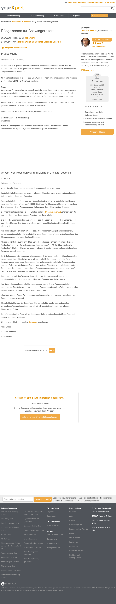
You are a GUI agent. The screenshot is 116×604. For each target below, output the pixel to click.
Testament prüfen (30, 534)
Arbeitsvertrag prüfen (9, 553)
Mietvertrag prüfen (8, 566)
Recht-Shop (59, 15)
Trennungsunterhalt (53, 212)
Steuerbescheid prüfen (32, 526)
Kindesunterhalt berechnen (34, 530)
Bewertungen (51, 516)
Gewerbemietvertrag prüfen (11, 570)
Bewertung (33, 322)
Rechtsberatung (13, 15)
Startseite (16, 21)
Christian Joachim (89, 30)
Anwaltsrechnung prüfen (33, 547)
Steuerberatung (37, 15)
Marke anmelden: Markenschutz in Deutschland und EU (11, 546)
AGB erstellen (6, 534)
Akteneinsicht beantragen (33, 543)
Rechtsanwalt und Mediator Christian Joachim (39, 41)
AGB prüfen (5, 539)
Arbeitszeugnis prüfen (9, 557)
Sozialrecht (29, 37)
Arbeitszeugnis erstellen (10, 561)
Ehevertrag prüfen (30, 539)
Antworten (26, 21)
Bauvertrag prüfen (7, 518)
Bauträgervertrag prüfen (10, 523)
